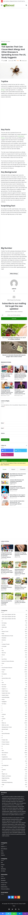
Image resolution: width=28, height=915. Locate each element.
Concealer (4, 646)
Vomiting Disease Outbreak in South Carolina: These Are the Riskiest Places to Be (7, 391)
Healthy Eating (5, 695)
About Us (3, 878)
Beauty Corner (5, 631)
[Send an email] (6, 60)
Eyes (3, 663)
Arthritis (3, 625)
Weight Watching (5, 778)
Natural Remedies (6, 733)
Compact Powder (6, 644)
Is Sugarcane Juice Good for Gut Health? (20, 601)
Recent (13, 469)
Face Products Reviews (7, 667)
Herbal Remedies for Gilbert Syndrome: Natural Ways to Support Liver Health (20, 571)
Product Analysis (5, 742)
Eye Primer (4, 659)
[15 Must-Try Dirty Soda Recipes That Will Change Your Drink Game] (7, 369)
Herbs (3, 699)
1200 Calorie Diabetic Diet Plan (8, 614)
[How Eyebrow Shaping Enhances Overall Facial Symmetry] (21, 548)
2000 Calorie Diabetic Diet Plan (9, 618)
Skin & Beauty (5, 752)
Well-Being (4, 780)
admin (4, 60)
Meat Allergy (14, 273)
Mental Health (5, 729)
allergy (2, 89)
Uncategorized (5, 765)
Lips (3, 716)
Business (4, 640)
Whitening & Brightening (7, 782)
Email (2, 428)
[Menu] (1, 5)
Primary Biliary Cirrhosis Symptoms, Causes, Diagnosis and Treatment (17, 488)
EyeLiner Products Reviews (8, 661)
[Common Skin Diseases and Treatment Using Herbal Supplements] (5, 481)
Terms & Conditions (5, 888)
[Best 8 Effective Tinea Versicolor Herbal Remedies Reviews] (5, 475)
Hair (3, 682)
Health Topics (5, 691)
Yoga (3, 784)
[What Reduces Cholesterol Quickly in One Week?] (7, 581)
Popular (4, 469)
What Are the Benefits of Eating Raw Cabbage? (6, 602)
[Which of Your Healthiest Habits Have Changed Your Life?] (21, 581)
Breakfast (4, 637)
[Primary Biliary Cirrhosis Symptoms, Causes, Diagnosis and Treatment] (5, 489)
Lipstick (3, 718)
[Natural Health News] (8, 5)
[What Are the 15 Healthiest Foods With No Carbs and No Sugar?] (7, 564)
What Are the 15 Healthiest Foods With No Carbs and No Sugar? (7, 571)
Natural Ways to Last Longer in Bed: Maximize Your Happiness (17, 495)
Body (3, 633)
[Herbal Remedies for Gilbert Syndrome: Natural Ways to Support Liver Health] (21, 564)
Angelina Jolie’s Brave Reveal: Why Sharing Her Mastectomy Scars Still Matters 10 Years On (20, 376)
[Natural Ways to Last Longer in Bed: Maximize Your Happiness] (5, 496)
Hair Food (4, 686)
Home (3, 41)
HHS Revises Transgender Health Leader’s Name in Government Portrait (20, 391)
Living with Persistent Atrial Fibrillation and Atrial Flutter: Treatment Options (6, 555)
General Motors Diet (6, 678)
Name (2, 423)
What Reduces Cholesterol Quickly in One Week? (6, 587)
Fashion (3, 669)
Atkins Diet (4, 627)
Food (3, 671)
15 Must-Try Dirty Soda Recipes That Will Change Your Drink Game (6, 376)
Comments (22, 469)
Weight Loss (4, 773)
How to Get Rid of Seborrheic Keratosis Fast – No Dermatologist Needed (17, 502)
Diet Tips (4, 652)
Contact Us (3, 884)
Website (3, 433)
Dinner (3, 654)
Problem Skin (5, 739)
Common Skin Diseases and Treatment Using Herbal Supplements (17, 481)
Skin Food (4, 754)
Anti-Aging (4, 623)
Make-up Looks (5, 725)
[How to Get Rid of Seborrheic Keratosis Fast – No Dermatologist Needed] (5, 502)
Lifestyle (4, 714)
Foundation (4, 674)
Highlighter (4, 701)
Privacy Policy (4, 882)
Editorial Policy (4, 886)
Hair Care (4, 684)
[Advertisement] (14, 23)
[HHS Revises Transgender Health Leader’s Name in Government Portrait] (21, 385)
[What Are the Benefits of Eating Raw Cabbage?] (7, 596)
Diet (3, 650)
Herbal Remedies (5, 697)
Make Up (4, 722)
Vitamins (4, 769)
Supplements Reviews (7, 759)
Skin (3, 750)
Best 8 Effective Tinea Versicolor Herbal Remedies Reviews (18, 474)
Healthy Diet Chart (6, 693)
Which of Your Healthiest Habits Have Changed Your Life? (20, 587)
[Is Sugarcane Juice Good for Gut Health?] (21, 596)
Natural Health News (18, 796)
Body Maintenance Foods (7, 635)
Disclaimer (3, 880)
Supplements (5, 756)
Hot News (8, 41)
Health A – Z (4, 688)
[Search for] (26, 5)
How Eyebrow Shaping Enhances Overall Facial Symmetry (15, 1)
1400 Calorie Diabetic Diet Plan (9, 616)
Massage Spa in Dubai (7, 727)
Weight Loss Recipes (6, 776)
